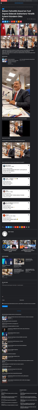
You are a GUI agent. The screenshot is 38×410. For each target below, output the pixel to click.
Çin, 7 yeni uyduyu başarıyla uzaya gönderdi (14, 0)
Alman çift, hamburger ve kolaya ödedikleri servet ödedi (17, 337)
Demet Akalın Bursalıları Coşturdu (6, 266)
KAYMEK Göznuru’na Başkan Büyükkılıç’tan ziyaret (10, 326)
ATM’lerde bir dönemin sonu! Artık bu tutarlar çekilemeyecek (18, 375)
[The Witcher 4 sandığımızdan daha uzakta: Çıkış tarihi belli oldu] (4, 330)
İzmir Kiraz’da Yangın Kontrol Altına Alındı (15, 369)
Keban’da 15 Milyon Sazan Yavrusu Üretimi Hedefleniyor (17, 345)
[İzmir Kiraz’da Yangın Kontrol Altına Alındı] (4, 370)
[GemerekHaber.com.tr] (19, 3)
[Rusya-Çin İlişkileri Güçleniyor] (4, 351)
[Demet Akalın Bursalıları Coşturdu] (7, 262)
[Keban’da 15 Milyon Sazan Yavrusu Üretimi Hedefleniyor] (4, 346)
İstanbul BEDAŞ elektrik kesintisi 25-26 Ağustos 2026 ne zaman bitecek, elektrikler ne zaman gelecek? (19, 270)
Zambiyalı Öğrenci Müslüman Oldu (7, 276)
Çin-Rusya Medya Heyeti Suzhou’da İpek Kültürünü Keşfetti (12, 373)
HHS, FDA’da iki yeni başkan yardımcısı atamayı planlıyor (11, 314)
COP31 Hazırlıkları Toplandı (6, 366)
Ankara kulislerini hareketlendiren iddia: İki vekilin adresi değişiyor (19, 380)
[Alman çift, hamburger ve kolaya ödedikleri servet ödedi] (4, 338)
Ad (2, 296)
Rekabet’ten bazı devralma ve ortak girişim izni (10, 323)
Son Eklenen (19, 310)
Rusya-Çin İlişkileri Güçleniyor (13, 349)
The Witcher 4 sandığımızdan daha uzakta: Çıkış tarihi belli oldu (18, 328)
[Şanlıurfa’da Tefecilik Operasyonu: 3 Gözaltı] (19, 262)
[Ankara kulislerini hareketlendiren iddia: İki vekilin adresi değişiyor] (4, 381)
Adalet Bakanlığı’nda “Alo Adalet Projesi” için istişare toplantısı (30, 270)
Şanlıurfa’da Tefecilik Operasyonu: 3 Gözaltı (18, 266)
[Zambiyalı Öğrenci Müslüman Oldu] (7, 272)
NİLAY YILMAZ (11, 231)
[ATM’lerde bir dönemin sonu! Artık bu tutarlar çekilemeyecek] (4, 377)
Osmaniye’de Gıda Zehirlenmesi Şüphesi (29, 259)
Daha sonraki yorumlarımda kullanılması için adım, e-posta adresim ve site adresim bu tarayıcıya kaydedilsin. (19, 303)
